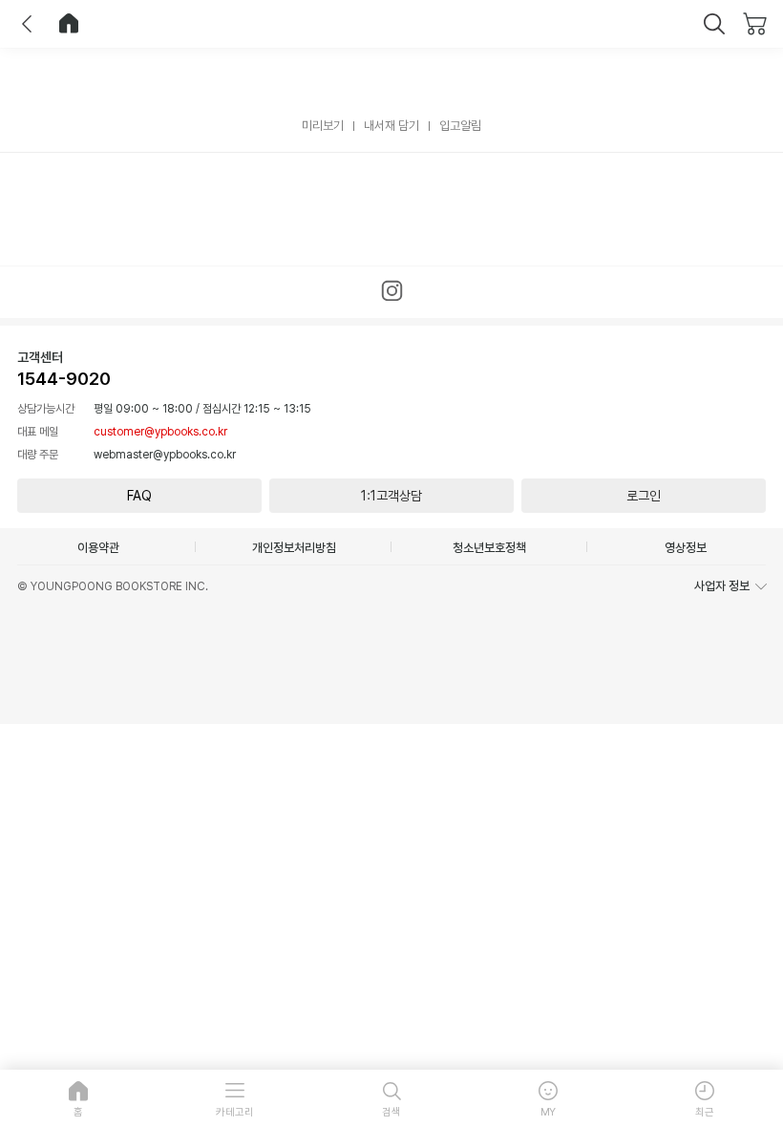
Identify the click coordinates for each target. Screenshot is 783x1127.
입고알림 (460, 125)
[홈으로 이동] (69, 24)
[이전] (27, 24)
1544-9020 (64, 379)
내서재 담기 (391, 125)
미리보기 (323, 125)
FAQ (139, 495)
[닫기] (714, 24)
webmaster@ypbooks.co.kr (165, 454)
